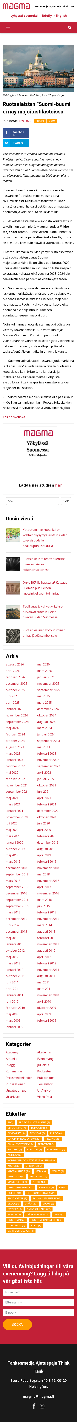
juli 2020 (11, 823)
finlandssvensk (20, 1144)
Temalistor (45, 1084)
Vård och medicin (21, 1230)
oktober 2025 (15, 690)
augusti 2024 (46, 722)
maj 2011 (43, 982)
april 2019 (44, 855)
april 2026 (13, 671)
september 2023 (48, 741)
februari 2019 (46, 861)
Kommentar (14, 1071)
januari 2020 (14, 842)
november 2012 (48, 944)
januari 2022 (46, 779)
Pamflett (46, 1187)
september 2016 (17, 900)
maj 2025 (43, 696)
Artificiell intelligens (34, 1122)
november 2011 (48, 970)
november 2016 (48, 893)
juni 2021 (43, 791)
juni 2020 (43, 823)
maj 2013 (12, 938)
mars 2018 (13, 881)
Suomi (52, 121)
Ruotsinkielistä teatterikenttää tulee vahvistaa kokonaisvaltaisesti (44, 564)
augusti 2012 (46, 950)
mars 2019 (13, 861)
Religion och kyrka (41, 1193)
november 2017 (48, 881)
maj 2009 (12, 1014)
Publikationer (15, 1084)
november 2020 (17, 817)
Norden (39, 1182)
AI (10, 1122)
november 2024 (17, 715)
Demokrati (16, 1133)
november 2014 (48, 919)
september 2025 (48, 690)
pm (62, 1187)
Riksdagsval (17, 1198)
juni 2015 (43, 906)
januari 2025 (14, 709)
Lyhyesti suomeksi (24, 16)
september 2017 (17, 887)
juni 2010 (12, 1001)
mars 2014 (44, 925)
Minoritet (38, 1176)
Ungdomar (16, 1220)
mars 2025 (44, 702)
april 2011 (13, 989)
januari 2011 (14, 995)
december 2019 (47, 842)
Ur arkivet (13, 1097)
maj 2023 (43, 747)
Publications (45, 1078)
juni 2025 (12, 696)
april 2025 (13, 702)
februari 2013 (46, 938)
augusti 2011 (46, 976)
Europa (56, 1133)
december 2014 (16, 919)
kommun (15, 1155)
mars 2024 (44, 728)
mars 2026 (44, 671)
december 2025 (16, 683)
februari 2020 (46, 836)
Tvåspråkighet (37, 1214)
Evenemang (45, 1059)
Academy (12, 1052)
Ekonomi (37, 1133)
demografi (39, 1127)
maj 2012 (12, 957)
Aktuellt (11, 1059)
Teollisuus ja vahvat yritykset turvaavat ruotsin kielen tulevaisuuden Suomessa (43, 611)
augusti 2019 (46, 849)
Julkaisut (43, 1065)
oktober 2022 (15, 766)
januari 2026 (46, 677)
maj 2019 (12, 855)
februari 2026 (15, 677)
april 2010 (44, 1001)
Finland (53, 1138)
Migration (16, 1176)
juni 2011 (12, 982)
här (58, 485)
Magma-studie (19, 1171)
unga (59, 1214)
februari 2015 (46, 912)
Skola (13, 1203)
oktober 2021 (46, 785)
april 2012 (44, 957)
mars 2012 (13, 963)
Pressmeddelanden (19, 1078)
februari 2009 (46, 1020)
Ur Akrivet (44, 1090)
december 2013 (16, 931)
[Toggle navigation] (8, 27)
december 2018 (16, 868)
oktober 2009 (46, 1008)
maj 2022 (12, 772)
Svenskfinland (39, 1209)
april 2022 (44, 772)
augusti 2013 (46, 931)
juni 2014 (12, 925)
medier (58, 1171)
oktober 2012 (15, 950)
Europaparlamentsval (24, 1138)
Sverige (14, 1214)
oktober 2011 (15, 976)
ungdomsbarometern (46, 1220)
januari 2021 (14, 811)
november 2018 (48, 868)
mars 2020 (13, 836)
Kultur (14, 1165)
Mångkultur (17, 1182)
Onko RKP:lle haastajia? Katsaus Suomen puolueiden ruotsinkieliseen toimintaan (45, 587)
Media (41, 1171)
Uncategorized (16, 1090)
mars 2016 (44, 900)
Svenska (15, 1209)
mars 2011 (44, 989)
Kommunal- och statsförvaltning (32, 1160)
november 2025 (48, 683)
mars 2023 (13, 753)
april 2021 (44, 798)
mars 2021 (13, 804)
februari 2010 (15, 1008)
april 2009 (44, 1014)
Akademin (44, 1052)
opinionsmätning (20, 1187)
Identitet (34, 1149)
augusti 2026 (15, 664)
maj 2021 (12, 798)
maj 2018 (43, 874)
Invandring (56, 1149)
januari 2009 (14, 1027)
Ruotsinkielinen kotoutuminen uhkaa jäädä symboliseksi (44, 633)
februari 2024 (15, 734)
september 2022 (48, 766)
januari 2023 (14, 760)
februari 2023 (46, 753)
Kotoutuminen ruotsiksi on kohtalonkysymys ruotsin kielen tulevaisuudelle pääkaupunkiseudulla (45, 538)
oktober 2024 (46, 715)
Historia (15, 1149)
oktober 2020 (46, 817)
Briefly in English (54, 16)
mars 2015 (13, 912)
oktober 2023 (15, 741)
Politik (14, 1193)
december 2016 (16, 893)
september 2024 (17, 722)
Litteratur (34, 1165)
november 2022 (48, 760)
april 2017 (44, 887)
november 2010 (48, 995)
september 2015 (17, 906)
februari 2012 (46, 963)
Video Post (44, 1097)
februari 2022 (15, 779)
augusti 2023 (15, 747)
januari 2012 (14, 970)
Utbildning (16, 1225)
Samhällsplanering (47, 1198)
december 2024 (47, 709)
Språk (30, 1203)
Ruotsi (40, 121)
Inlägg (10, 1065)
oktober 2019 (15, 849)
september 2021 (17, 791)
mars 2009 (13, 1020)
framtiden (46, 1144)
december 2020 (47, 811)
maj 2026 (43, 664)
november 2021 (17, 785)
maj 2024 (12, 728)
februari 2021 (46, 804)
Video (35, 1225)
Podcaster (44, 1071)
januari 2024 (46, 734)
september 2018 (17, 874)
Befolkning (17, 1127)
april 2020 (44, 830)
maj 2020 (12, 830)
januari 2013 (14, 944)
